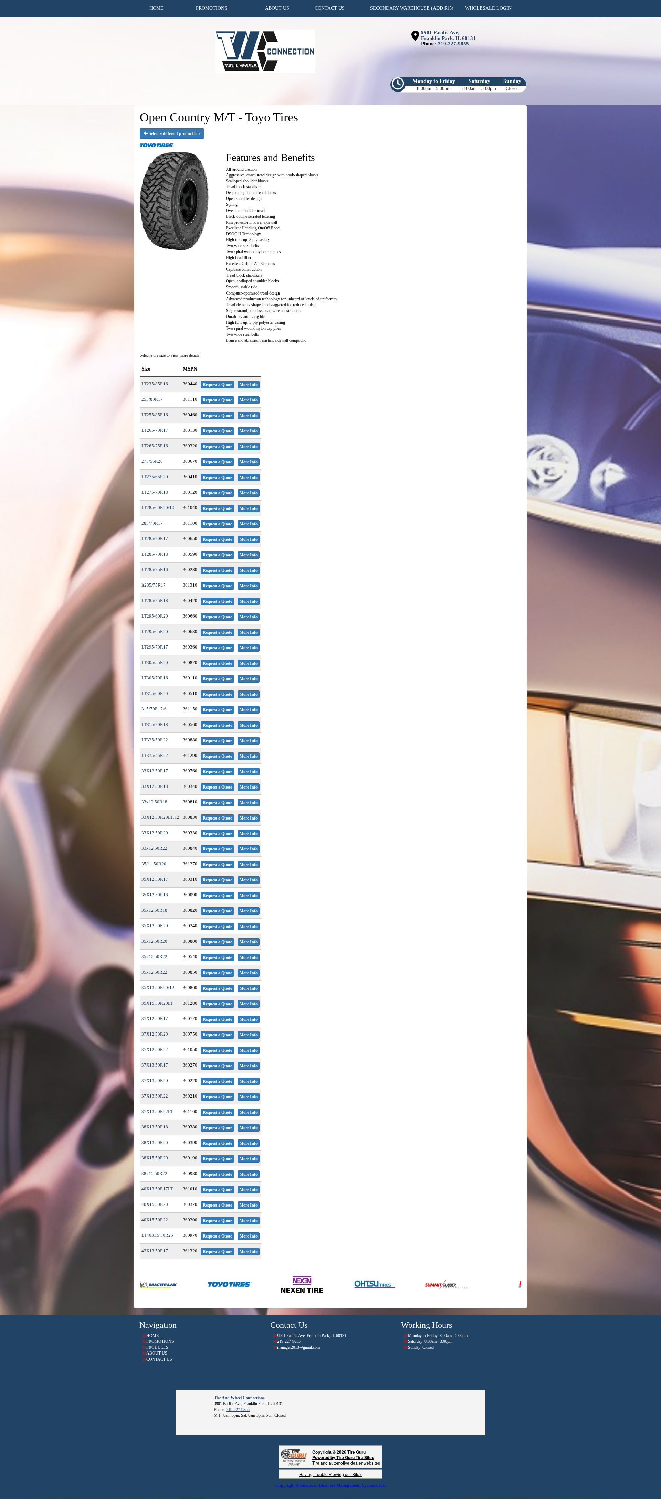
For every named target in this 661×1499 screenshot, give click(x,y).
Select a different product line (174, 133)
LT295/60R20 (154, 616)
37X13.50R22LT (157, 1111)
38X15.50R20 (154, 1157)
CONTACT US (159, 1359)
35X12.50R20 (154, 925)
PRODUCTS (157, 1347)
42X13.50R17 (154, 1250)
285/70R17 (152, 523)
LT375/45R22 (154, 755)
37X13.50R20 (154, 1080)
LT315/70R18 (154, 724)
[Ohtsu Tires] (241, 1284)
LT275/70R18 (154, 492)
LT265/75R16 (154, 445)
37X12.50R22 (154, 1049)
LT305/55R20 (154, 662)
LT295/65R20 (154, 631)
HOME (152, 1335)
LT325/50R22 (154, 739)
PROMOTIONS (160, 1341)
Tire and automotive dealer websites (346, 1460)
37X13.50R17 (154, 1065)
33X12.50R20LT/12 (160, 817)
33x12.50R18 (154, 801)
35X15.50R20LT (157, 1003)
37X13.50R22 (154, 1096)
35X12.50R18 (154, 894)
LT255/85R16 (154, 414)
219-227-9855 (453, 43)
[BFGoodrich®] (407, 1284)
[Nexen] (169, 1284)
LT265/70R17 (154, 430)
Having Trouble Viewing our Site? (330, 1474)
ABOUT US (156, 1353)
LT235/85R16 (154, 383)
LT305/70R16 (154, 678)
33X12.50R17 (154, 770)
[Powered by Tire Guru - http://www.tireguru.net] (294, 1457)
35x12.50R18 (154, 910)
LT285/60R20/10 (157, 507)
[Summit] (314, 1284)
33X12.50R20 (154, 832)
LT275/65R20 (154, 476)
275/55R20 (152, 461)
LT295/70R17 (154, 647)
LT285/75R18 (154, 600)
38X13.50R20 (154, 1142)
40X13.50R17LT (157, 1188)
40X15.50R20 (154, 1204)
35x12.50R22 (154, 956)
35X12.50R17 (154, 879)
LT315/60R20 (154, 693)
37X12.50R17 (154, 1018)
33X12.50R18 (154, 786)
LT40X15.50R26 (157, 1235)
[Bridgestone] (480, 1284)
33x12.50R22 (154, 848)
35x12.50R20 (154, 941)
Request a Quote (217, 384)
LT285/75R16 (154, 569)
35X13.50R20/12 (157, 987)
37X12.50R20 (154, 1034)
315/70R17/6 (154, 708)
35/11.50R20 (153, 863)
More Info (249, 384)
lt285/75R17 (153, 585)
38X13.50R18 (154, 1126)
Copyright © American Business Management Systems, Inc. (330, 1485)
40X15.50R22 (154, 1219)
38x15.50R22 (154, 1173)
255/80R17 (152, 399)
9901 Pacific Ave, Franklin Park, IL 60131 (448, 35)
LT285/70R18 (154, 554)
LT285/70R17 (154, 538)
